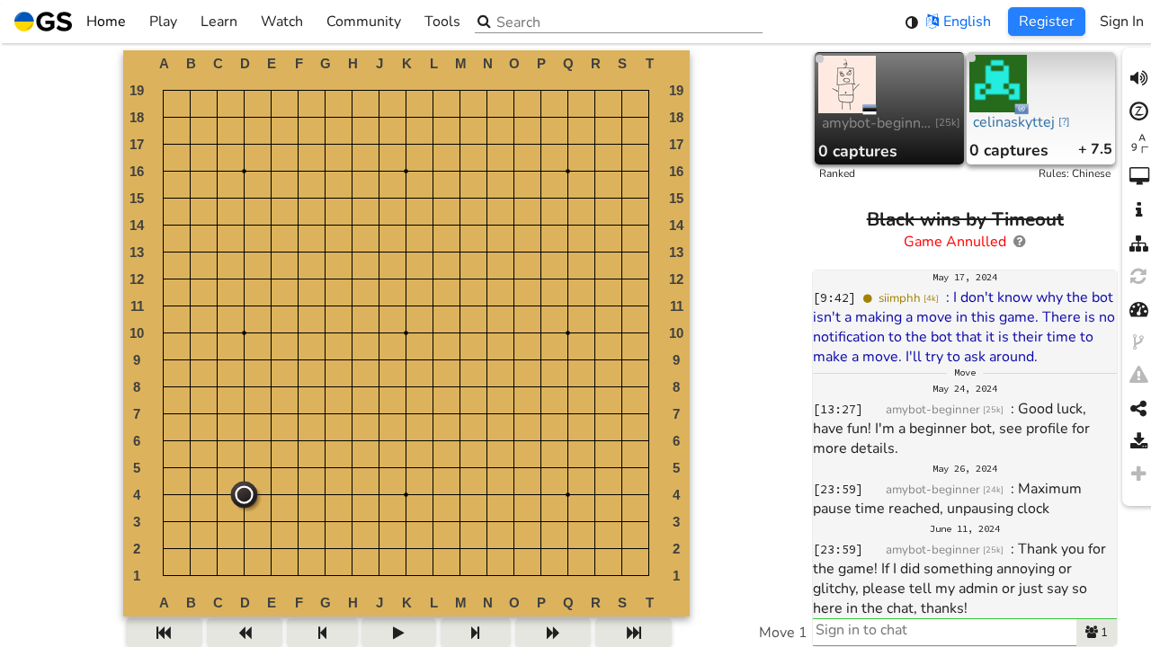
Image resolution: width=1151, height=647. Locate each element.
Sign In (1122, 21)
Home (106, 21)
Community (363, 21)
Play (163, 21)
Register (1047, 21)
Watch (282, 21)
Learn (219, 21)
